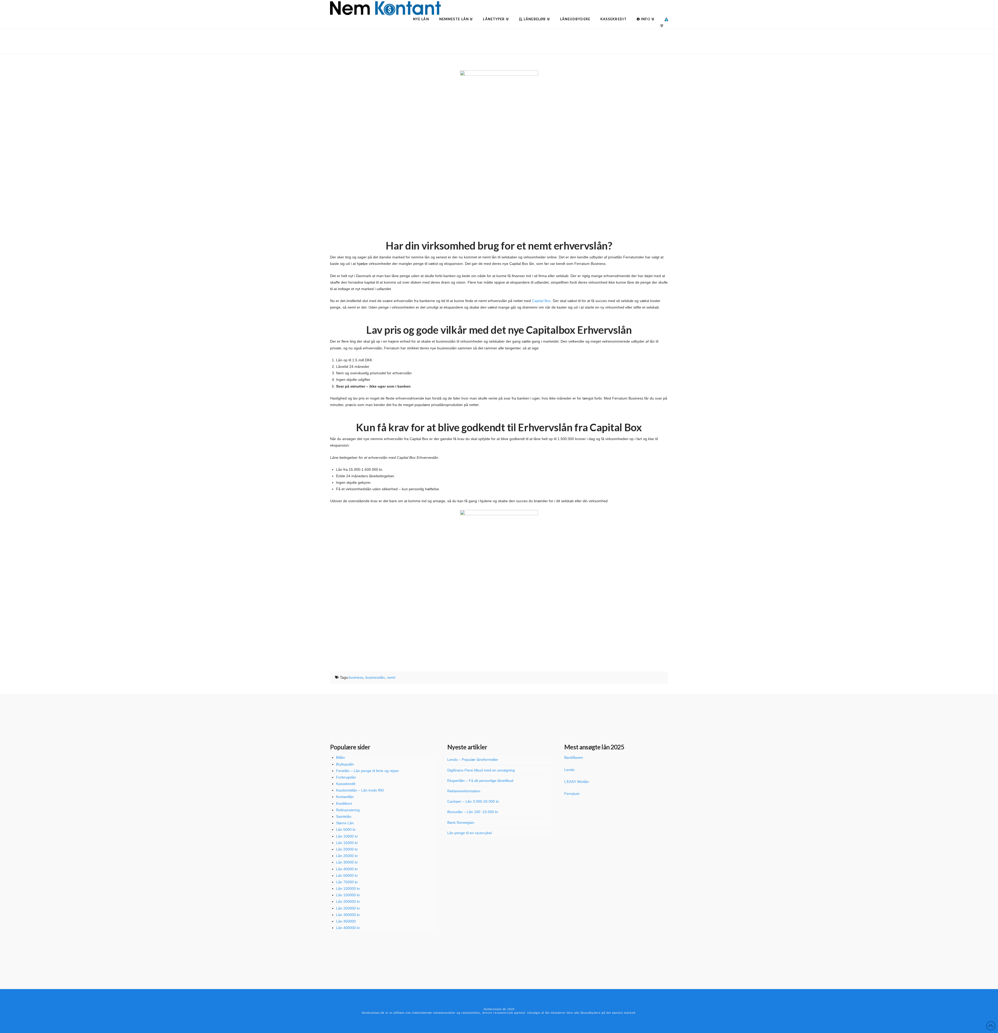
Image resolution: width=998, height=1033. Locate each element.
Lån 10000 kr (347, 836)
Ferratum (572, 794)
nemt (391, 677)
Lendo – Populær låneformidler (472, 759)
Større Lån (345, 823)
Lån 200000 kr (348, 901)
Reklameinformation (463, 791)
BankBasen (573, 757)
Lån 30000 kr (347, 862)
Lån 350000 (346, 921)
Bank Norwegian (460, 822)
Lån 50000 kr (347, 875)
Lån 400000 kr (348, 928)
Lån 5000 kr (346, 829)
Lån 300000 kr (348, 915)
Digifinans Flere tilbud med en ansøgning (481, 770)
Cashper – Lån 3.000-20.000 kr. (473, 801)
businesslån (375, 677)
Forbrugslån (346, 777)
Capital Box (541, 301)
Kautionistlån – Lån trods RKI (360, 790)
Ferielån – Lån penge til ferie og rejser (367, 771)
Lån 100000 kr (348, 888)
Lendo (569, 770)
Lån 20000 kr (347, 849)
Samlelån (343, 816)
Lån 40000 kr (347, 869)
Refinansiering (348, 810)
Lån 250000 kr (348, 908)
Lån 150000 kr (348, 895)
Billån (340, 757)
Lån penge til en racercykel (469, 833)
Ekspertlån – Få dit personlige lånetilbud (480, 781)
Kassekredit (345, 784)
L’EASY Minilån (576, 782)
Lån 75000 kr (347, 882)
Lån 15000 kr (347, 843)
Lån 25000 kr (347, 856)
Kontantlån (345, 797)
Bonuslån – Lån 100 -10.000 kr (472, 812)
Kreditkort (344, 803)
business (356, 677)
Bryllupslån (345, 764)
